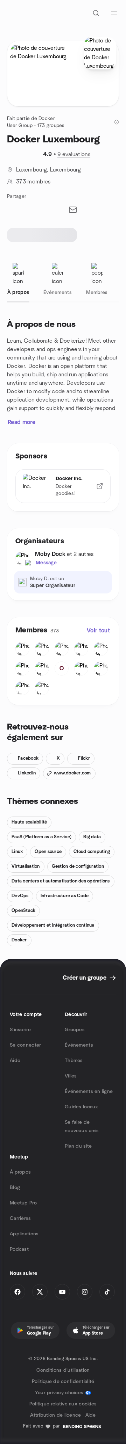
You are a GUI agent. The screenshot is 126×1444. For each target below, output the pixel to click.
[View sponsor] (99, 486)
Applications (24, 1233)
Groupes (75, 1029)
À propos (20, 1172)
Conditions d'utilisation (63, 1370)
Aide (15, 1060)
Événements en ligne (89, 1091)
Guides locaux (81, 1106)
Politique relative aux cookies (63, 1404)
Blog (15, 1187)
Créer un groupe (84, 978)
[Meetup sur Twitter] (40, 1291)
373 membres (33, 181)
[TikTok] (107, 1291)
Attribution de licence (55, 1415)
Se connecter (25, 1045)
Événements (79, 1045)
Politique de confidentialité (63, 1381)
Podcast (19, 1249)
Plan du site (78, 1146)
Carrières (20, 1218)
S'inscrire (20, 1029)
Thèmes (74, 1060)
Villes (71, 1076)
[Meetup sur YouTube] (62, 1291)
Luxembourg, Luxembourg (48, 170)
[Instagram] (84, 1291)
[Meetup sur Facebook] (17, 1291)
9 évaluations (73, 154)
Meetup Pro (23, 1203)
